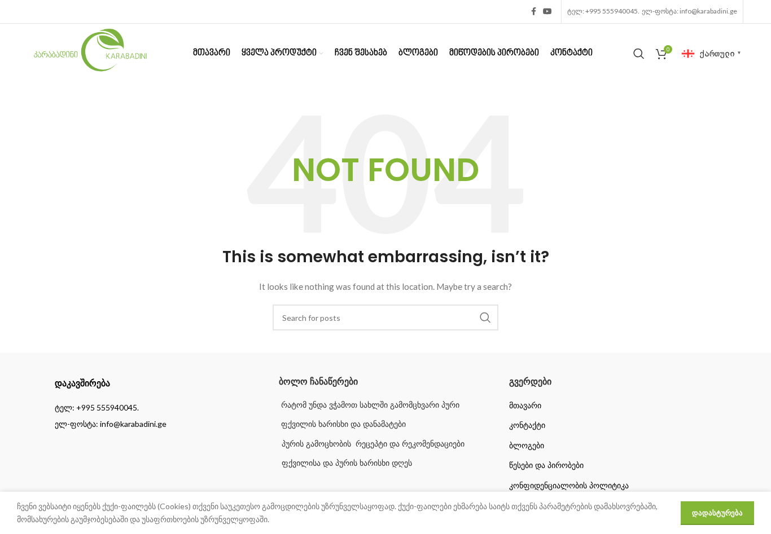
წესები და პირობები (546, 465)
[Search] (639, 53)
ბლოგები (526, 445)
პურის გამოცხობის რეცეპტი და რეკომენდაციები (373, 443)
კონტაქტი (527, 425)
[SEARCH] (485, 317)
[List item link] (155, 407)
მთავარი (525, 405)
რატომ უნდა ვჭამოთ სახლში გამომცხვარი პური (369, 404)
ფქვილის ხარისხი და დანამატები (342, 424)
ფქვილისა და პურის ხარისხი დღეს (347, 462)
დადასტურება (717, 512)
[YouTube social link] (547, 11)
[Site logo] (90, 52)
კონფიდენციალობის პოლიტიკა (569, 485)
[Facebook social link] (534, 11)
